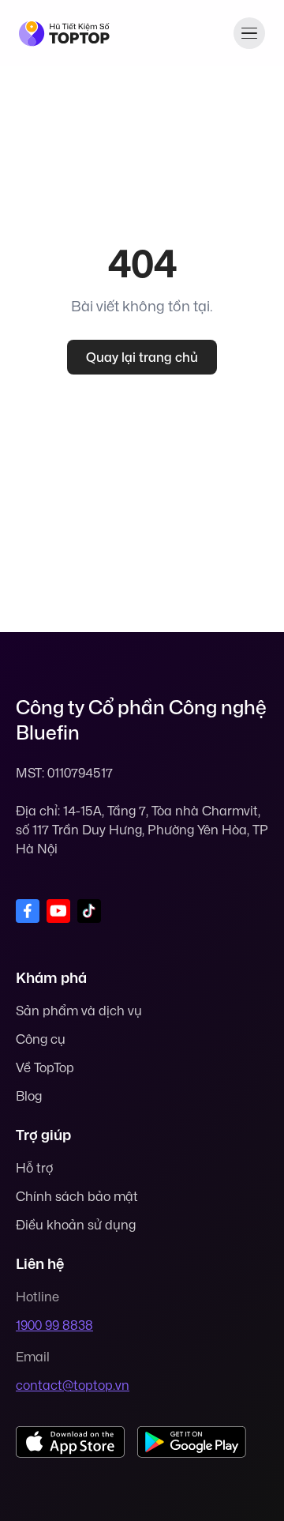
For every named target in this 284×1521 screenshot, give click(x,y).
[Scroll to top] (246, 1443)
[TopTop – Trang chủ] (64, 34)
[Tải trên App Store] (70, 1442)
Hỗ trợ (34, 1167)
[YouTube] (58, 911)
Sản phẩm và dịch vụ (79, 1010)
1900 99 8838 (54, 1325)
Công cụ (40, 1039)
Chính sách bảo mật (77, 1196)
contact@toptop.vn (72, 1385)
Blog (29, 1095)
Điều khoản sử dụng (76, 1224)
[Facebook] (27, 911)
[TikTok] (89, 911)
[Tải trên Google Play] (191, 1442)
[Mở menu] (249, 33)
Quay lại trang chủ (142, 357)
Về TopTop (45, 1067)
